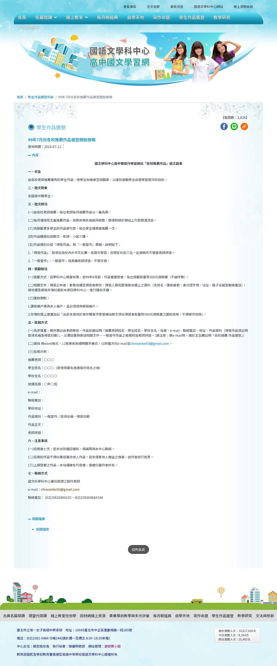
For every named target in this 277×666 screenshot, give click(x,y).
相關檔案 (42, 529)
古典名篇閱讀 (14, 615)
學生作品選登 (192, 17)
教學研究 (222, 17)
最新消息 (176, 6)
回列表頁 (138, 549)
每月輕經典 (107, 17)
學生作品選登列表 (41, 96)
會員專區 (129, 6)
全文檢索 (153, 6)
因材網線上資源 (92, 615)
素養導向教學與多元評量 (129, 615)
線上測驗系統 (243, 6)
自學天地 (135, 17)
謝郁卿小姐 (112, 646)
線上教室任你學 (63, 615)
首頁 (22, 17)
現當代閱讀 (38, 615)
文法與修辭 (28, 27)
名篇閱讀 (43, 17)
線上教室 (74, 17)
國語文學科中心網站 (208, 6)
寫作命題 (161, 17)
